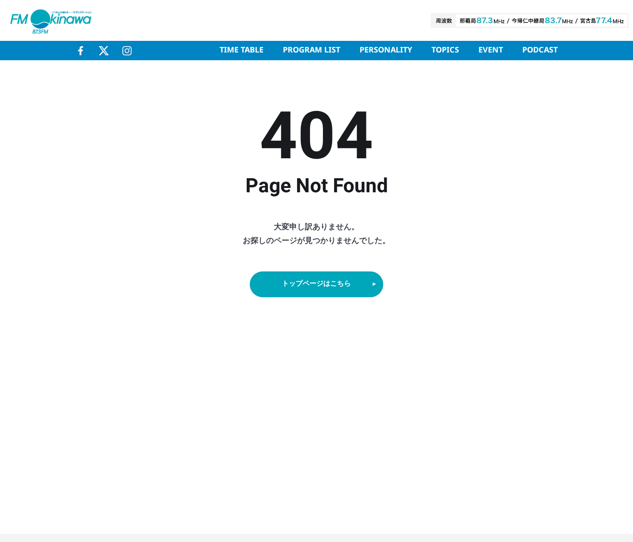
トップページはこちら (316, 283)
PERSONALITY (386, 50)
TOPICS (445, 50)
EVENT (490, 50)
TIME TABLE (242, 50)
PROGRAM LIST (311, 50)
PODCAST (540, 50)
